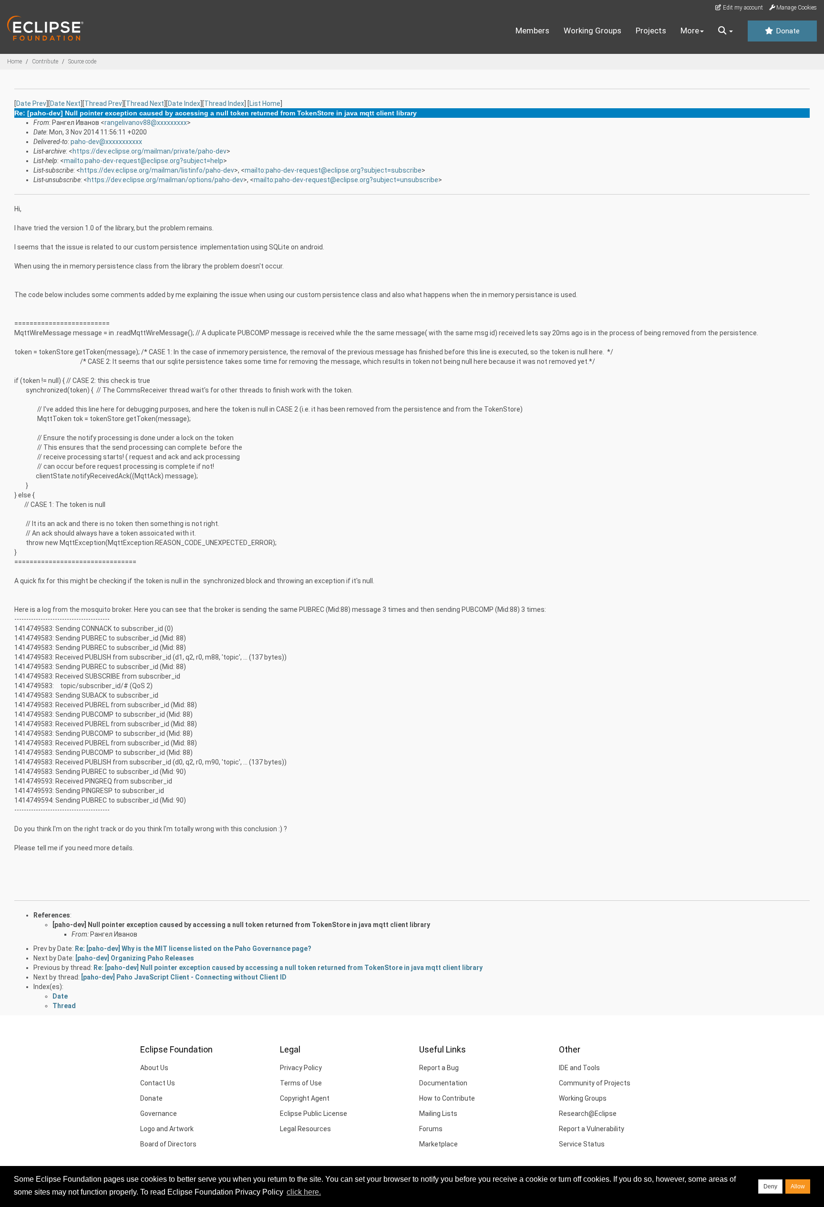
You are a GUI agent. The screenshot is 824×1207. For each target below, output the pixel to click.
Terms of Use (301, 1083)
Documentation (443, 1083)
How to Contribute (447, 1098)
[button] (725, 31)
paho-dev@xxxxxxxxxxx (106, 141)
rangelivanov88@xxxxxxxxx (145, 122)
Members (532, 30)
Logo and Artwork (167, 1129)
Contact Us (157, 1083)
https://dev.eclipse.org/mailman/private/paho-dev (149, 151)
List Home (264, 103)
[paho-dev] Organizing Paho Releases (134, 958)
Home (14, 61)
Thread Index (224, 103)
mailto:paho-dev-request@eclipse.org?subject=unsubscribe (346, 180)
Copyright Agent (305, 1098)
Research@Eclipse (588, 1113)
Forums (431, 1129)
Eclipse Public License (313, 1113)
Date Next (65, 103)
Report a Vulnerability (591, 1129)
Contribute (45, 61)
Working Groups (592, 30)
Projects (651, 30)
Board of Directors (168, 1144)
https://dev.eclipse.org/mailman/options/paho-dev (165, 180)
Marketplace (438, 1144)
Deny (770, 1186)
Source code (82, 61)
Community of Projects (594, 1083)
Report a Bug (439, 1068)
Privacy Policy (301, 1068)
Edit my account (742, 7)
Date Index (184, 103)
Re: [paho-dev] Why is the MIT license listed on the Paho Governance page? (193, 948)
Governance (158, 1113)
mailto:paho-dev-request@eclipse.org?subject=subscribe (333, 170)
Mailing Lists (438, 1113)
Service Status (582, 1144)
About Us (154, 1068)
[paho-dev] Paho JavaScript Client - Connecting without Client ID (184, 977)
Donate (787, 31)
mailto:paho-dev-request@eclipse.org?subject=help (143, 161)
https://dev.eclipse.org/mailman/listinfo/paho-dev (157, 170)
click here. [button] (304, 1192)
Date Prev (31, 103)
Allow (798, 1186)
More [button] (689, 30)
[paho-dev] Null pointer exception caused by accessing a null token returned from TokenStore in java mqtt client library (241, 924)
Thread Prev (103, 103)
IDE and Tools (579, 1068)
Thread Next (145, 103)
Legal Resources (305, 1129)
